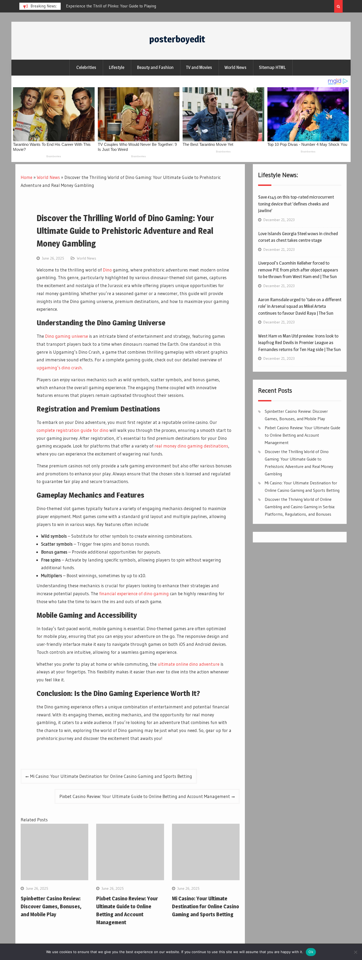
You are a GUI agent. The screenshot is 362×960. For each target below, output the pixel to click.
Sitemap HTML (272, 67)
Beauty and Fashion (155, 67)
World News (235, 67)
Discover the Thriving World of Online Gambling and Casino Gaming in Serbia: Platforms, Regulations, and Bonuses (300, 507)
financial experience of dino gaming (134, 593)
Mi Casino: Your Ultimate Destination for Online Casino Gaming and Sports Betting (111, 776)
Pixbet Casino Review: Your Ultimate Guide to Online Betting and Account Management (144, 796)
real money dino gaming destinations (191, 446)
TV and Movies (199, 67)
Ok (310, 952)
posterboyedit (177, 39)
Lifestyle (116, 67)
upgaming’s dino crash (59, 367)
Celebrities (86, 67)
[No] (355, 952)
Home (26, 177)
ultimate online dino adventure (188, 664)
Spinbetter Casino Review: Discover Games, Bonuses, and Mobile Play (51, 906)
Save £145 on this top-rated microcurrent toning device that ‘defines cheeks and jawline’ (296, 203)
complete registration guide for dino (72, 430)
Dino (107, 270)
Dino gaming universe (66, 336)
